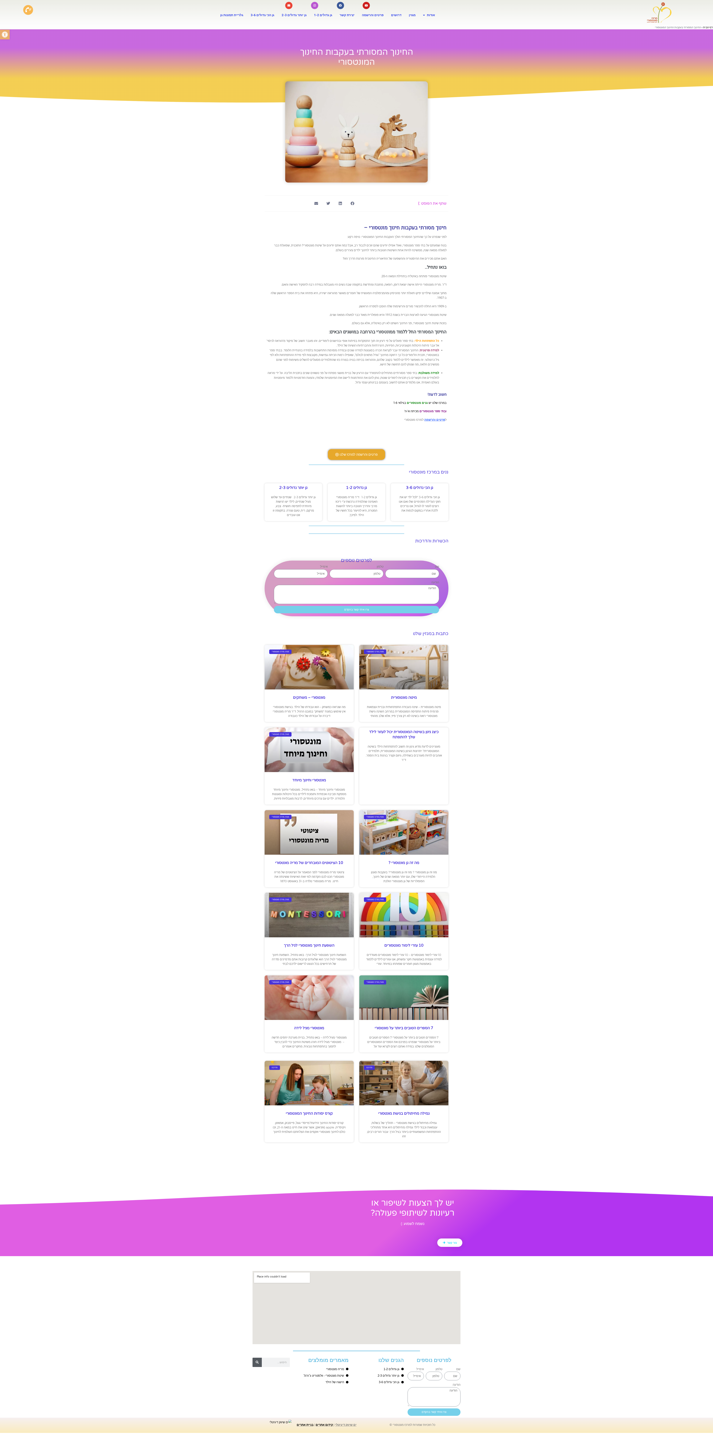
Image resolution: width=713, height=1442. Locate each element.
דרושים (396, 15)
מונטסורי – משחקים (309, 697)
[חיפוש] (257, 1362)
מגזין (412, 15)
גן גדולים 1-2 (323, 15)
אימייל (324, 566)
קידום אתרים (324, 1425)
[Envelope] (288, 5)
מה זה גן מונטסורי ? (404, 863)
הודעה (435, 582)
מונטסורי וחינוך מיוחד (309, 780)
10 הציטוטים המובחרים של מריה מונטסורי (309, 863)
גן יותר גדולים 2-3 (294, 15)
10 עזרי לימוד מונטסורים (404, 945)
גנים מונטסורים (417, 403)
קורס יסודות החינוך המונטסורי (309, 1113)
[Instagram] (314, 5)
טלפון (380, 566)
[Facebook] (340, 5)
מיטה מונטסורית (404, 697)
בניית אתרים (305, 1425)
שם (437, 566)
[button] (5, 34)
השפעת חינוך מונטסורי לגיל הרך (309, 945)
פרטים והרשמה (373, 15)
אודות (431, 15)
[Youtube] (366, 5)
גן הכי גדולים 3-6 (262, 15)
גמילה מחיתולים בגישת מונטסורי (404, 1113)
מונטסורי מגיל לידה (309, 1028)
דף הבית (708, 27)
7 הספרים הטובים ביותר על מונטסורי (404, 1028)
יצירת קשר (347, 15)
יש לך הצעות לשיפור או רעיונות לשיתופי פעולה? (412, 1208)
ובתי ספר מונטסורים (433, 411)
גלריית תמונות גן (231, 15)
